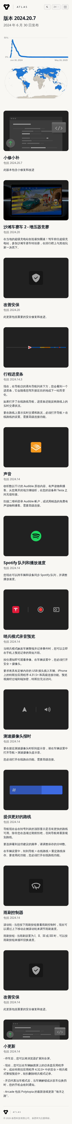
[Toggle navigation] (65, 7)
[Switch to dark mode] (47, 7)
